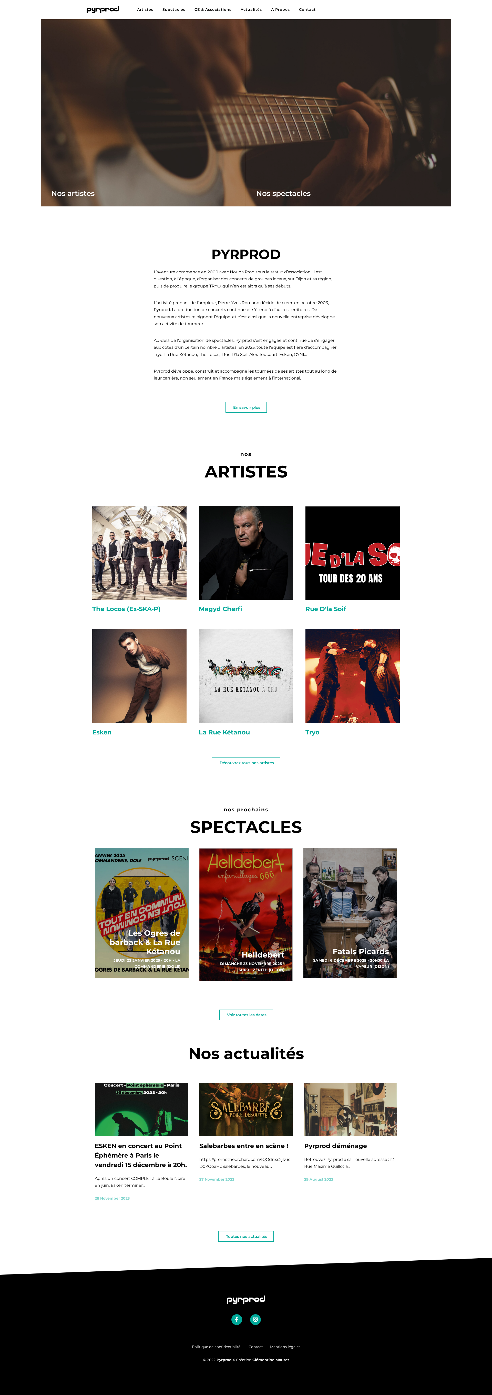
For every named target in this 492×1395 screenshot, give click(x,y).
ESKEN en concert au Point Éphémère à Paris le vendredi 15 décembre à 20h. (141, 1155)
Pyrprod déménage (335, 1146)
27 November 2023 (216, 1179)
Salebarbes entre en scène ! (243, 1146)
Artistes (145, 9)
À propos (280, 9)
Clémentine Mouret (270, 1360)
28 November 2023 (112, 1198)
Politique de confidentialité (220, 1346)
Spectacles (173, 9)
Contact (307, 9)
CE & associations (212, 9)
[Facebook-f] (236, 1319)
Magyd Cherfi (220, 609)
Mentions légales (285, 1346)
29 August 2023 (318, 1179)
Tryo (312, 732)
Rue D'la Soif (325, 609)
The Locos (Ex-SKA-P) (126, 609)
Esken (102, 732)
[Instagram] (255, 1319)
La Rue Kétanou (224, 732)
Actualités (251, 9)
